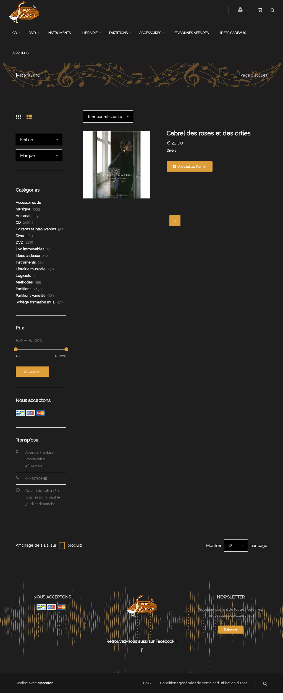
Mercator (45, 683)
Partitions (118, 33)
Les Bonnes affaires (191, 33)
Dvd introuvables (30, 249)
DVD (32, 33)
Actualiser (32, 372)
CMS (147, 683)
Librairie (90, 33)
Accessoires (150, 33)
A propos (20, 53)
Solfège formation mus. (35, 302)
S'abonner (231, 629)
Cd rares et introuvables (36, 229)
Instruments (59, 33)
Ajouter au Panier (192, 166)
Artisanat (23, 216)
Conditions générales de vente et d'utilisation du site (204, 683)
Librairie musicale (31, 269)
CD (14, 33)
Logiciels (23, 275)
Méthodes (24, 282)
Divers (171, 151)
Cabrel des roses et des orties (209, 133)
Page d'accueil (253, 75)
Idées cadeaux (233, 33)
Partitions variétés (30, 295)
